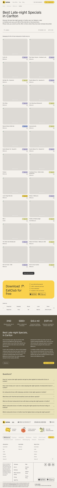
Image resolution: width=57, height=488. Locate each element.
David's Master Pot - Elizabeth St (36, 149)
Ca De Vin (5, 57)
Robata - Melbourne (33, 195)
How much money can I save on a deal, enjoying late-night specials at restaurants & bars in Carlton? (27, 386)
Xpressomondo (32, 126)
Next (53, 308)
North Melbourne (32, 220)
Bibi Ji (4, 218)
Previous (3, 308)
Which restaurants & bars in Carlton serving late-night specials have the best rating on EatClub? (26, 406)
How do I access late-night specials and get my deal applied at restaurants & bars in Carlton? (26, 380)
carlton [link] (20, 6)
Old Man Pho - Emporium (8, 80)
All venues (9, 6)
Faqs (20, 2)
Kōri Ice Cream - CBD (7, 264)
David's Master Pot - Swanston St (36, 80)
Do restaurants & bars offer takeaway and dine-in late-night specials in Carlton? (24, 392)
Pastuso (4, 172)
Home (4, 6)
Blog (23, 2)
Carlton (4, 220)
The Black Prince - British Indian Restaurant (36, 172)
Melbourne (5, 59)
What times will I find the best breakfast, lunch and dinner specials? (21, 396)
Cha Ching (5, 103)
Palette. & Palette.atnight (34, 218)
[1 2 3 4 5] (15, 47)
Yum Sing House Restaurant (35, 103)
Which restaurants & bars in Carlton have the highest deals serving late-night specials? (26, 412)
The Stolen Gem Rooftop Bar (9, 241)
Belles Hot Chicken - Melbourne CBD (37, 241)
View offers (15, 2)
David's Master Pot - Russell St (9, 149)
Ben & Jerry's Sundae (34, 264)
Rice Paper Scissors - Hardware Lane (37, 57)
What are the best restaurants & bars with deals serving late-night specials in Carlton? (26, 401)
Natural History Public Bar (8, 126)
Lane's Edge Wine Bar (8, 195)
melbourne (15, 6)
